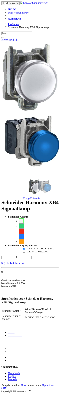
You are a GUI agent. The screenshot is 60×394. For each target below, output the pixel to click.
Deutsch (12, 379)
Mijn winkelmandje (18, 12)
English (12, 376)
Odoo (24, 385)
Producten (13, 24)
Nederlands (14, 373)
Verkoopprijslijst (9, 39)
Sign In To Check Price (13, 263)
